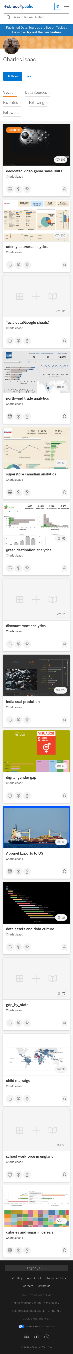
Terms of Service (41, 1295)
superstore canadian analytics (31, 474)
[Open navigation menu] (66, 6)
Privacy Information (27, 1303)
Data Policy (51, 1303)
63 (63, 463)
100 (63, 235)
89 (63, 387)
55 (63, 538)
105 (63, 159)
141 (63, 311)
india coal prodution (23, 702)
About (37, 1278)
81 (64, 614)
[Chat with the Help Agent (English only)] (57, 6)
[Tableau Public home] (18, 6)
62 (63, 842)
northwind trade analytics (27, 398)
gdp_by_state (17, 1005)
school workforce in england (30, 1156)
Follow (13, 76)
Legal (23, 1295)
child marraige (18, 1081)
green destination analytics (28, 550)
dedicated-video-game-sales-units (34, 171)
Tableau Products (55, 1278)
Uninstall (54, 1311)
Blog (20, 1278)
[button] (26, 1337)
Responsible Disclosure (28, 1311)
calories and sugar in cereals (29, 1232)
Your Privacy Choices (40, 1326)
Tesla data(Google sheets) (27, 322)
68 (63, 766)
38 (63, 1069)
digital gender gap (21, 777)
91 (64, 1221)
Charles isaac (14, 176)
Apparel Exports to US (24, 853)
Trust (10, 1278)
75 (63, 993)
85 (63, 917)
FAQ (28, 1278)
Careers (28, 1286)
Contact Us (43, 1286)
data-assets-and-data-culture (30, 929)
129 (63, 690)
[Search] (8, 17)
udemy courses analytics (26, 247)
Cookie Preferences (36, 1319)
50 (63, 1145)
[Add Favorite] (64, 189)
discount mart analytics (26, 626)
